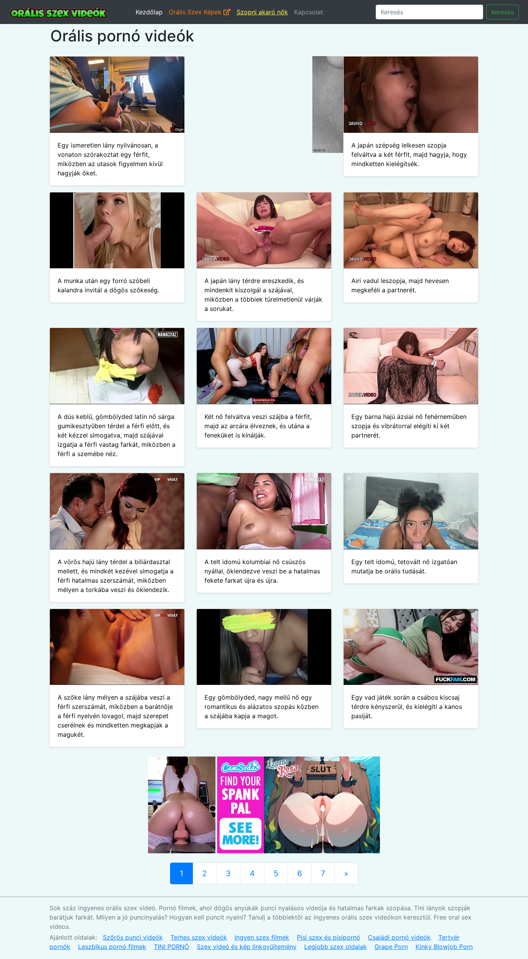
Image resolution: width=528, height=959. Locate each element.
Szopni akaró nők (262, 12)
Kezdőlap (149, 12)
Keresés (502, 12)
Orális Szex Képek (196, 12)
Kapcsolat (308, 12)
